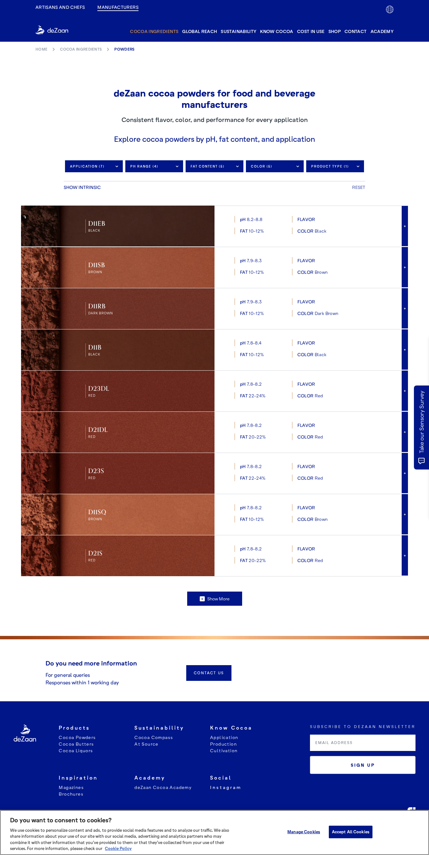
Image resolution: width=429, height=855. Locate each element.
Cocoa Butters (76, 744)
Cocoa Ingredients (154, 31)
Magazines (71, 787)
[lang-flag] (390, 9)
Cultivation (223, 750)
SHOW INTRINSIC (82, 187)
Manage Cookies (303, 831)
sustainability (238, 31)
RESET (358, 187)
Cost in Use (311, 31)
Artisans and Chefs (60, 7)
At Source (146, 744)
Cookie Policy (118, 848)
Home (41, 49)
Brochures (71, 794)
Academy (382, 31)
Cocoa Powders (77, 737)
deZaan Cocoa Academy (163, 787)
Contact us (209, 672)
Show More (215, 598)
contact (356, 31)
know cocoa (276, 31)
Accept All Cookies (350, 831)
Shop (335, 31)
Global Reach (199, 31)
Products (74, 728)
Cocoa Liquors (76, 750)
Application (224, 737)
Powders (124, 49)
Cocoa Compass (153, 737)
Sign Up (363, 765)
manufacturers (117, 7)
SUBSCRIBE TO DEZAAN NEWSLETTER (362, 726)
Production (223, 744)
